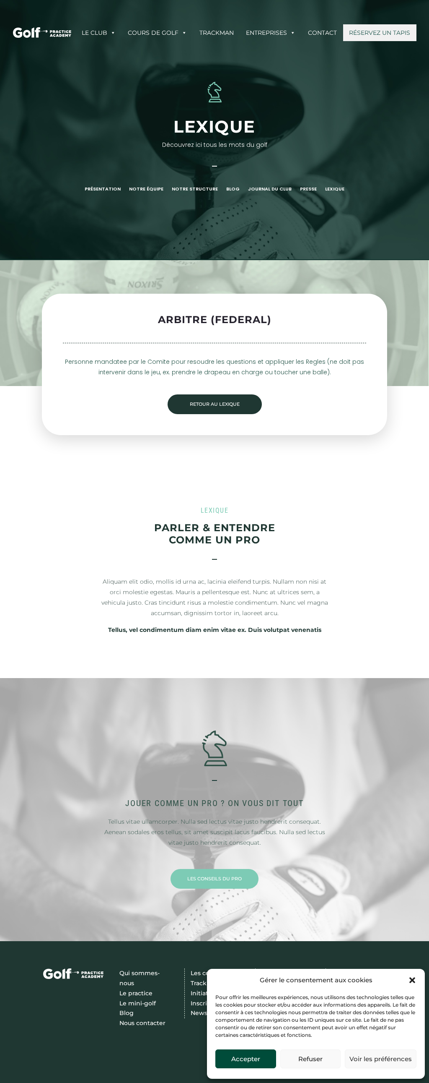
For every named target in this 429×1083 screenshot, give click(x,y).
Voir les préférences (380, 1059)
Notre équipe (146, 189)
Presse (308, 189)
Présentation (103, 189)
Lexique (334, 189)
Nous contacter (142, 1023)
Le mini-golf (137, 1003)
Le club (94, 33)
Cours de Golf (153, 33)
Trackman (216, 33)
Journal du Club (270, 189)
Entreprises (266, 33)
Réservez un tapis (379, 33)
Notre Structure (195, 189)
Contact (322, 33)
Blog (233, 189)
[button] (412, 980)
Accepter (245, 1059)
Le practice (135, 993)
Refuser (310, 1059)
